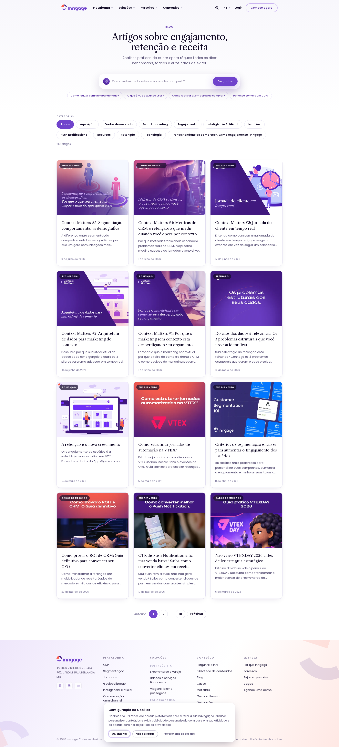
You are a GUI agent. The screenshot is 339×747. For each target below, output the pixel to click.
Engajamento (187, 124)
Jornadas (110, 677)
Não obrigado (145, 734)
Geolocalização (114, 684)
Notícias (254, 124)
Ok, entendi (119, 734)
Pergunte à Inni (207, 665)
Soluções (125, 8)
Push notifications (74, 135)
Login (238, 8)
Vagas (248, 684)
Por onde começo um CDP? (251, 95)
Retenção (128, 135)
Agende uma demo (258, 690)
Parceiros (147, 8)
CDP (106, 665)
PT (225, 8)
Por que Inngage (255, 665)
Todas (65, 124)
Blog (200, 677)
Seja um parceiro (256, 677)
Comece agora (261, 8)
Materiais (203, 690)
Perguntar (225, 81)
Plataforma (101, 8)
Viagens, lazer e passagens (161, 691)
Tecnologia (153, 135)
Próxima (196, 614)
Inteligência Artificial (223, 124)
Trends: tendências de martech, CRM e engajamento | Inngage (217, 135)
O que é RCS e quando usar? (145, 95)
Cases (201, 684)
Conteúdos (171, 8)
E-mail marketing (155, 124)
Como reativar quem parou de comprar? (198, 95)
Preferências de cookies (179, 734)
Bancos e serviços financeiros (163, 680)
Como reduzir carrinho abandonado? (95, 95)
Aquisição (87, 124)
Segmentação (113, 671)
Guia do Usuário (208, 696)
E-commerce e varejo (165, 672)
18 (180, 614)
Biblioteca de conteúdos (214, 671)
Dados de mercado (119, 124)
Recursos (104, 135)
